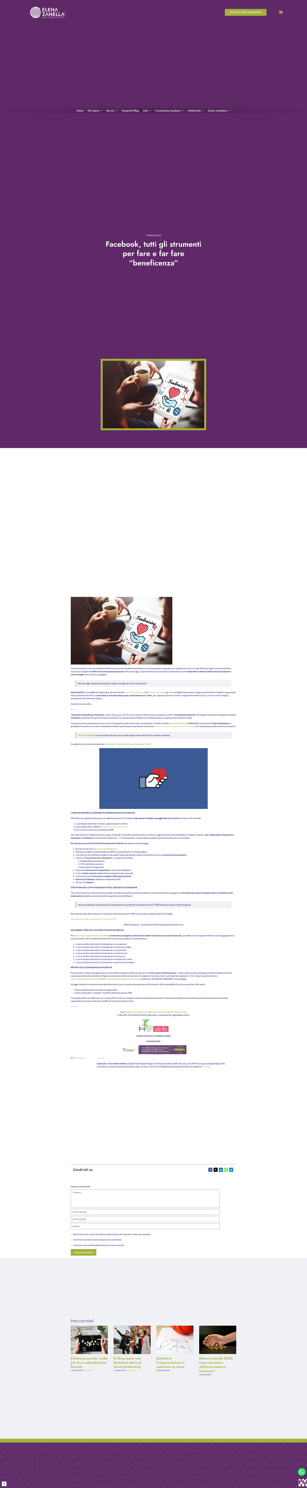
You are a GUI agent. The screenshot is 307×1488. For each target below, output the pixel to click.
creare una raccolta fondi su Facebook (91, 935)
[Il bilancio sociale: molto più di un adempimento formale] (89, 1340)
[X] (215, 1169)
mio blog (206, 1066)
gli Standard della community (114, 826)
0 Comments (89, 1370)
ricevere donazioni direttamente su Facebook (174, 726)
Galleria (91, 1339)
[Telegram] (231, 1169)
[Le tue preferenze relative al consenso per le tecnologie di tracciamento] (4, 1484)
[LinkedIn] (221, 1169)
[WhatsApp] (226, 1169)
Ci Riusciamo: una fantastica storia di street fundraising (130, 1339)
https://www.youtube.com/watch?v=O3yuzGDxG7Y (94, 919)
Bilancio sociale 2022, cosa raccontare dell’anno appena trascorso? (215, 1339)
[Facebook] (210, 1169)
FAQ (119, 838)
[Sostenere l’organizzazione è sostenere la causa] (174, 1340)
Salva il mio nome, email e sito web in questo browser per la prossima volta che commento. (112, 1234)
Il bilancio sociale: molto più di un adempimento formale (87, 1339)
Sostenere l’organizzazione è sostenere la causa (173, 1339)
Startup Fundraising (156, 692)
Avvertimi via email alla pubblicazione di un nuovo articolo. (99, 1245)
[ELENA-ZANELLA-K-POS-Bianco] (48, 7)
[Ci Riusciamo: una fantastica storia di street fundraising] (132, 1340)
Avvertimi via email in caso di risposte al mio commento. (98, 1239)
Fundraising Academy (134, 692)
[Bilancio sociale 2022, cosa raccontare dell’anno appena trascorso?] (217, 1340)
